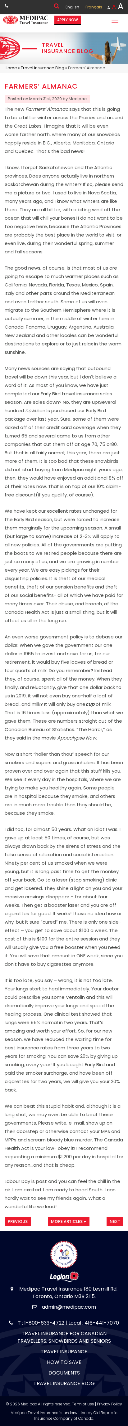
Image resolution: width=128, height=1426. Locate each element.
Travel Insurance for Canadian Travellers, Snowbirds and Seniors (64, 1337)
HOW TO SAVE (64, 1362)
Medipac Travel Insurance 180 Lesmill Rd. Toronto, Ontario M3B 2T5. (67, 1292)
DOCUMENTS (64, 1372)
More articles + (68, 1221)
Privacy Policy (109, 1404)
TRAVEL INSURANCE (64, 1351)
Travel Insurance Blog (42, 68)
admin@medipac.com (69, 1307)
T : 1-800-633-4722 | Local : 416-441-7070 (68, 1322)
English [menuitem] (72, 7)
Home (11, 68)
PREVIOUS (18, 1221)
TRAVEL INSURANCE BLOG (64, 1383)
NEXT (115, 1221)
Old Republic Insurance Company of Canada (75, 1415)
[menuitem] (72, 7)
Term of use (83, 1404)
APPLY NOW (67, 19)
